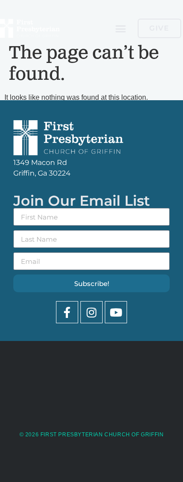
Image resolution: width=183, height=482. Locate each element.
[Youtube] (116, 312)
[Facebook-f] (67, 312)
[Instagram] (91, 312)
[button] (120, 28)
